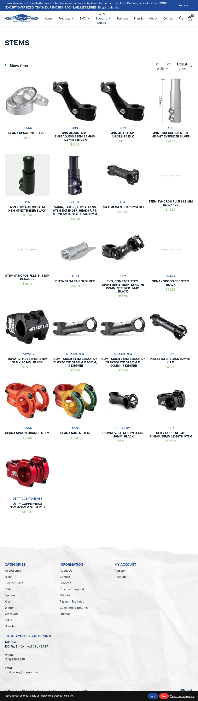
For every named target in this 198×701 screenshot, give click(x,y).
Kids (8, 601)
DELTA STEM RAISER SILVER (75, 281)
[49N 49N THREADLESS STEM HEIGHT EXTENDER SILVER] (170, 100)
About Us (66, 570)
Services (122, 18)
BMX (83, 18)
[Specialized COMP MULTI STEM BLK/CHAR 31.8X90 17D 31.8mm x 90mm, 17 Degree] (75, 326)
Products (64, 18)
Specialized (75, 354)
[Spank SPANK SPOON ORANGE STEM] (27, 400)
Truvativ (27, 354)
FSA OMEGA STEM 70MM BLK (123, 207)
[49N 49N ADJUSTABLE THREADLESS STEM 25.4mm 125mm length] (75, 100)
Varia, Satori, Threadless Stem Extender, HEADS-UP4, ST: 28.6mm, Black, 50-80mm (75, 210)
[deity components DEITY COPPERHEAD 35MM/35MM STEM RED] (27, 471)
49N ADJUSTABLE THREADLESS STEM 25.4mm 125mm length (75, 136)
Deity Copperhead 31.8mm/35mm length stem (170, 435)
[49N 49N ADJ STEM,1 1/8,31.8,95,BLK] (122, 100)
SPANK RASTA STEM (75, 433)
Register (120, 570)
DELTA (75, 276)
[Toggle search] (181, 18)
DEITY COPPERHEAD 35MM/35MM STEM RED (27, 505)
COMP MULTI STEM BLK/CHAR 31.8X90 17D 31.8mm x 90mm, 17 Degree (75, 362)
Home (48, 18)
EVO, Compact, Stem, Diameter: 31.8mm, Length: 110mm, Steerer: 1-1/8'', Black (123, 286)
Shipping (66, 595)
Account (120, 577)
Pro (171, 354)
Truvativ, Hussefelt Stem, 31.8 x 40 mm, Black (27, 360)
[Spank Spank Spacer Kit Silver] (27, 100)
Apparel (10, 595)
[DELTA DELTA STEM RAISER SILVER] (75, 249)
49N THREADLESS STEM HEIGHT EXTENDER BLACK (27, 209)
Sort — (168, 66)
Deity (170, 428)
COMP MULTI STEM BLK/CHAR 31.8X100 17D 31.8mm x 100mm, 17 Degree (123, 362)
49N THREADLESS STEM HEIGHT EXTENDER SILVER (171, 135)
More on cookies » (182, 696)
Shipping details (108, 7)
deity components (27, 498)
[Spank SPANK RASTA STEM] (75, 400)
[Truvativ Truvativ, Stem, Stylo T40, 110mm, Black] (122, 400)
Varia (75, 202)
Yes (153, 696)
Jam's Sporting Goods (101, 18)
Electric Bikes (14, 583)
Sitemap (65, 614)
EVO (123, 276)
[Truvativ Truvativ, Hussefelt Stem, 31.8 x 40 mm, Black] (27, 326)
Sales (8, 620)
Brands (138, 18)
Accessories (13, 570)
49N (75, 128)
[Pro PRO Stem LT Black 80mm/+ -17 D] (170, 326)
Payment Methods (72, 601)
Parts (8, 589)
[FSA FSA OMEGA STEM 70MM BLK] (122, 175)
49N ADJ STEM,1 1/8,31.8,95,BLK (123, 135)
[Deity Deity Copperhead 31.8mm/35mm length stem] (170, 400)
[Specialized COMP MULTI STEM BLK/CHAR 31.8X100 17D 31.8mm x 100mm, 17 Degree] (122, 326)
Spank (27, 128)
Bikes (8, 577)
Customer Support (72, 589)
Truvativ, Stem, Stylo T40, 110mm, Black (123, 435)
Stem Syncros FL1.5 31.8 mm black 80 (27, 277)
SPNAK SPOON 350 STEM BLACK (170, 283)
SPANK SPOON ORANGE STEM (27, 433)
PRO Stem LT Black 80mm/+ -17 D (171, 360)
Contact (168, 18)
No (164, 696)
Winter (9, 607)
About (153, 18)
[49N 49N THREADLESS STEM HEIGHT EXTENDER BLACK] (27, 175)
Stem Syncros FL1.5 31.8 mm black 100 (170, 203)
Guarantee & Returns (74, 607)
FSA (123, 202)
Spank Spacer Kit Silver (27, 133)
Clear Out (11, 614)
